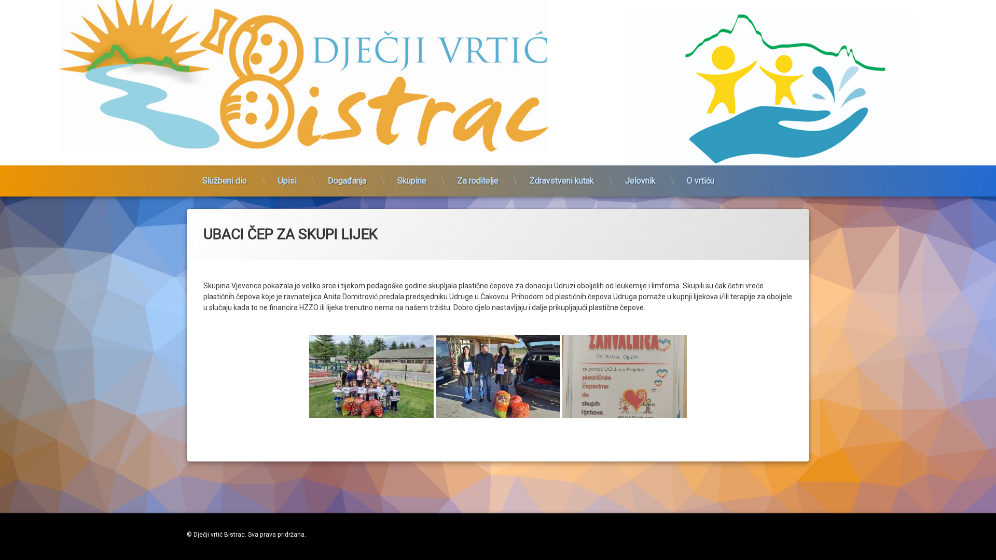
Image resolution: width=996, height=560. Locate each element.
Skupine (411, 181)
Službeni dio (224, 181)
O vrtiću (700, 181)
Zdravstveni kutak (562, 181)
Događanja (347, 181)
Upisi (287, 181)
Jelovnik (640, 181)
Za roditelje (478, 181)
